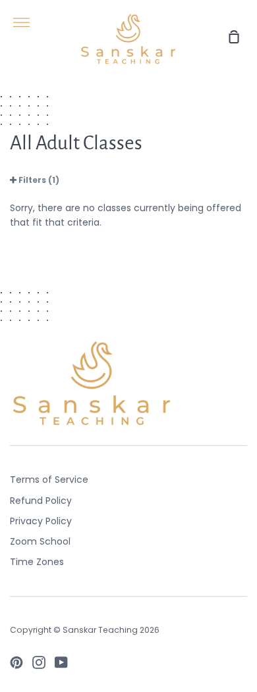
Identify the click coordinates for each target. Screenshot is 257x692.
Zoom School (40, 541)
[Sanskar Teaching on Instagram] (38, 662)
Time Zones (37, 561)
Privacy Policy (41, 521)
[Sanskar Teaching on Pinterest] (16, 662)
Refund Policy (41, 500)
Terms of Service (49, 479)
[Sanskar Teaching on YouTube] (61, 662)
